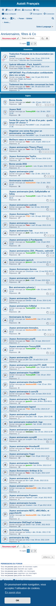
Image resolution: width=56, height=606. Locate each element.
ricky (27, 540)
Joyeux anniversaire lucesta (22, 503)
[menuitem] (9, 10)
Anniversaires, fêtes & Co (18, 34)
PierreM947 (30, 125)
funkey (28, 532)
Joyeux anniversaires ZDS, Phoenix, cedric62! (31, 251)
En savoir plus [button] (13, 592)
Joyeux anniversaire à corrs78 (23, 391)
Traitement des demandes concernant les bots (31, 84)
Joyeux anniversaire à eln (21, 478)
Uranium (29, 505)
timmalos (29, 432)
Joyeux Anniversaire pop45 (22, 339)
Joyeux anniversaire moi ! (21, 486)
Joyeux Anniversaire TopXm (22, 156)
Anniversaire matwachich (21, 180)
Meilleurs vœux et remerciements (25, 139)
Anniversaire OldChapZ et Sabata (25, 522)
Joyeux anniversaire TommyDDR (24, 346)
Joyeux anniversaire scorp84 (23, 437)
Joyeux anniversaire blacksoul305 (25, 382)
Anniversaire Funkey (19, 530)
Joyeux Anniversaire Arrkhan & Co (25, 471)
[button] (35, 43)
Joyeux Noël (15, 109)
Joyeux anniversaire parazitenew (25, 429)
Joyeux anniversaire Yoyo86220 (24, 373)
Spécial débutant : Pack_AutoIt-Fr (25, 64)
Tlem (28, 58)
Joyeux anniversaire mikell (22, 278)
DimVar (28, 300)
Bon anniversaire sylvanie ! (22, 287)
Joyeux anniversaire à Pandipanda (25, 240)
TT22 (28, 216)
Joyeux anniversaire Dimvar (22, 298)
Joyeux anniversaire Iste (21, 231)
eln (27, 480)
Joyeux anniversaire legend (22, 407)
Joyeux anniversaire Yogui (22, 454)
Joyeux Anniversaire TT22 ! (22, 214)
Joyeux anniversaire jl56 (21, 357)
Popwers (29, 497)
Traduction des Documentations (30, 60)
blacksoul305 (31, 319)
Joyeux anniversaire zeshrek (23, 205)
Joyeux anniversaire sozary (22, 223)
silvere (28, 524)
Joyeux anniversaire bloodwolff (24, 446)
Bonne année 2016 (18, 164)
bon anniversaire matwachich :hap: (26, 422)
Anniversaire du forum (20, 317)
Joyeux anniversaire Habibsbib (24, 463)
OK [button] (17, 600)
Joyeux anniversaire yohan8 (22, 414)
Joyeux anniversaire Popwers (23, 495)
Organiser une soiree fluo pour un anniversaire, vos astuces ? (25, 132)
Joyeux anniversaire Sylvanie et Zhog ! (28, 399)
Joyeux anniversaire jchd (21, 171)
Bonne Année (15, 100)
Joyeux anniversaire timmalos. (24, 328)
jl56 (27, 359)
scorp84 (29, 439)
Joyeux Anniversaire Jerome (23, 269)
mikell (28, 102)
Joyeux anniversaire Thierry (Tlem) (26, 147)
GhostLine (29, 271)
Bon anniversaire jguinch (21, 260)
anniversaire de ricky (19, 537)
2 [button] (31, 43)
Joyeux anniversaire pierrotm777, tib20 (28, 365)
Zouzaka (29, 416)
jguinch (29, 166)
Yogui (28, 456)
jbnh (27, 233)
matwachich (31, 183)
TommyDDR (30, 111)
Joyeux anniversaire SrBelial (23, 306)
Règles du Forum (24, 68)
